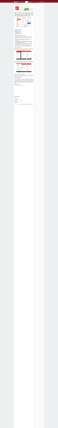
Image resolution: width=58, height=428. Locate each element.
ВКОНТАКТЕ (30, 3)
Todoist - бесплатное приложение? (17, 32)
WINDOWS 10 (28, 3)
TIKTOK (14, 3)
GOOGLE (34, 3)
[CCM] (16, 2)
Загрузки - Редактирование (21, 101)
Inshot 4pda (15, 100)
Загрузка (27, 9)
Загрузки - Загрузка (19, 100)
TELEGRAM (17, 3)
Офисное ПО (19, 4)
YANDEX (36, 3)
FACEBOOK (24, 3)
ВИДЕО (32, 3)
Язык (43, 0)
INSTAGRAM (21, 3)
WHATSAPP (19, 3)
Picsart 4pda (15, 101)
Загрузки (17, 4)
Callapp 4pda (15, 102)
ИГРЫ (25, 3)
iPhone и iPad (22, 85)
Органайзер (23, 4)
